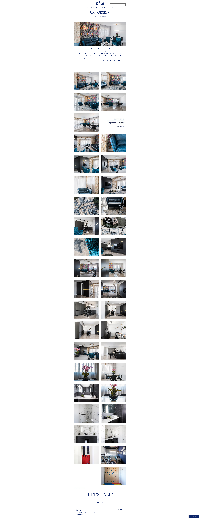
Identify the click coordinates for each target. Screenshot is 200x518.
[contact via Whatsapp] (118, 509)
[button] (100, 34)
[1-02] (122, 509)
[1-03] (120, 509)
